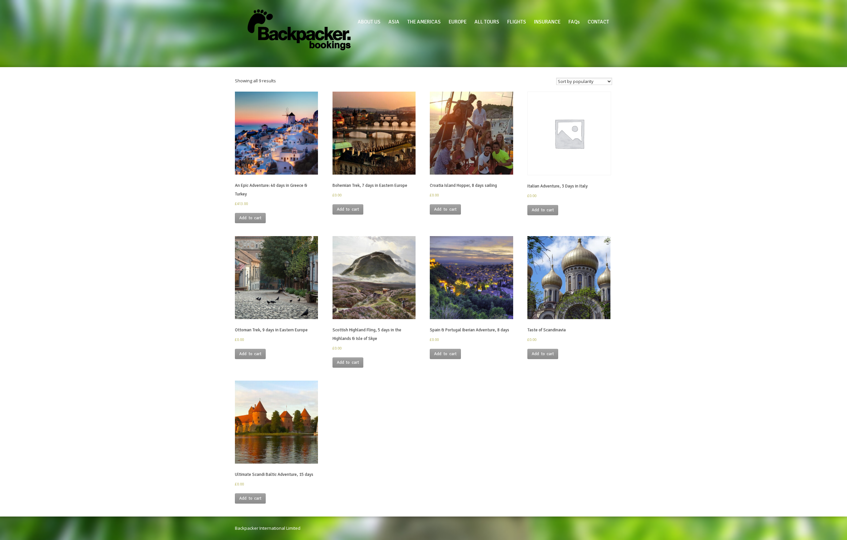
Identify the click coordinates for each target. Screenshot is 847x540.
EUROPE (458, 22)
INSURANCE (547, 22)
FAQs (574, 22)
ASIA (393, 22)
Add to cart (250, 218)
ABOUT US (369, 22)
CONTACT (598, 22)
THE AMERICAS (424, 22)
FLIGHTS (516, 22)
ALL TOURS (486, 22)
